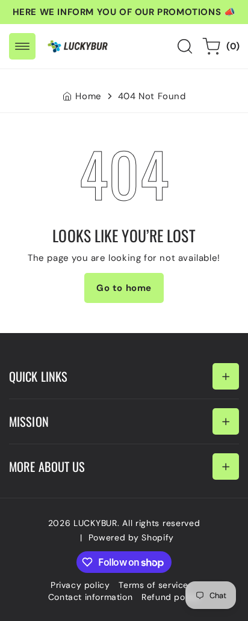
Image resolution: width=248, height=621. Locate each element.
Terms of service (153, 585)
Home (88, 96)
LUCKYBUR (95, 523)
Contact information (90, 597)
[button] (22, 46)
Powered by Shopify (131, 537)
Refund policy (170, 597)
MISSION (29, 421)
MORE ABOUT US (47, 466)
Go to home (124, 288)
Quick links (38, 376)
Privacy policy (80, 585)
